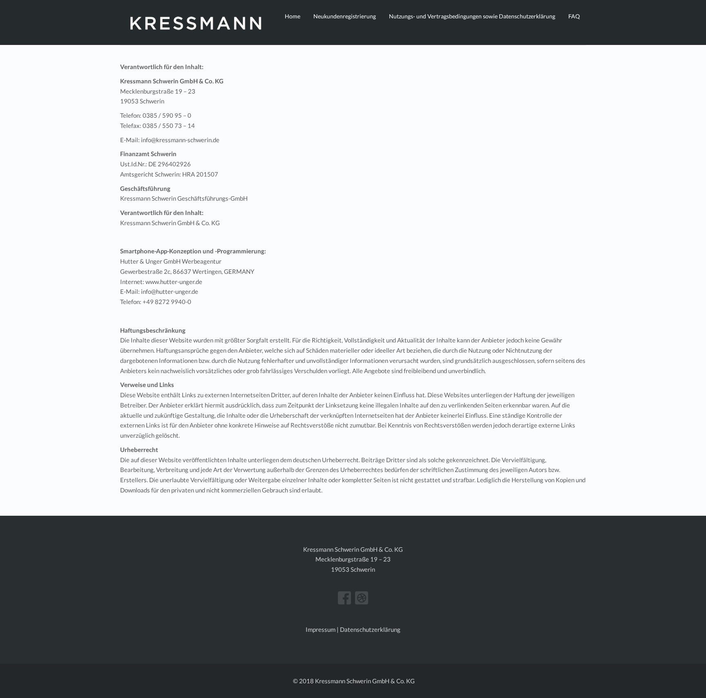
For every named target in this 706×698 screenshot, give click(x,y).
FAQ (574, 16)
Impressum (320, 629)
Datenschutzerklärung (370, 629)
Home (292, 16)
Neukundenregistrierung (344, 16)
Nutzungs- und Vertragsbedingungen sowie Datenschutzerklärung (472, 16)
